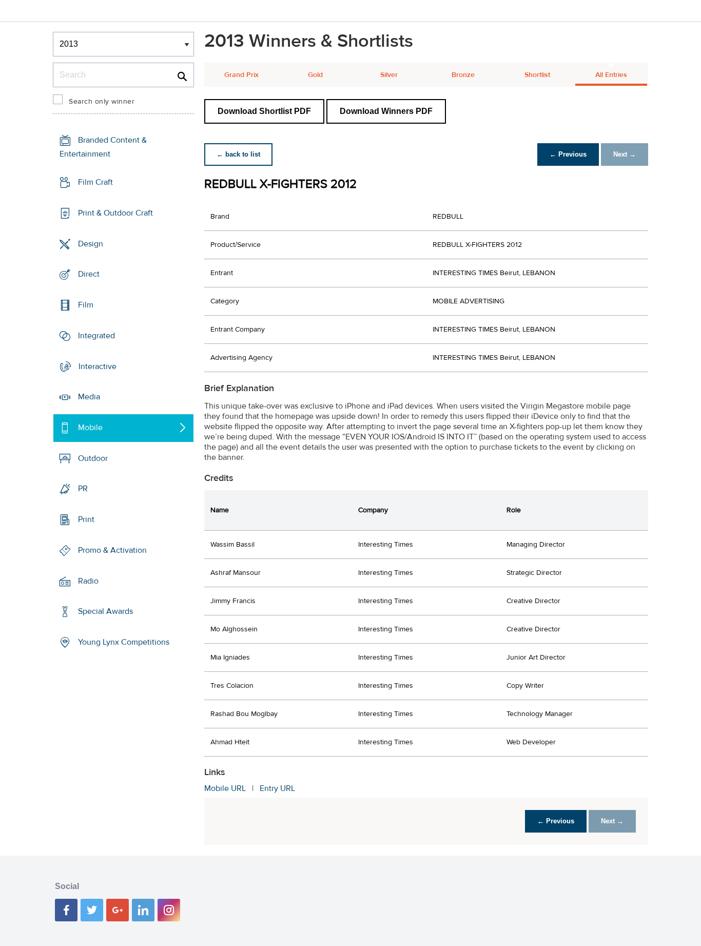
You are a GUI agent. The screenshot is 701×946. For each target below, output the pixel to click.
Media (89, 397)
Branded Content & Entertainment (103, 147)
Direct (89, 274)
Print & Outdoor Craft (115, 213)
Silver (389, 75)
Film (85, 305)
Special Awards (105, 611)
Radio (88, 581)
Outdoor (93, 458)
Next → (624, 154)
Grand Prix (241, 75)
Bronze (463, 75)
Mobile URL (225, 788)
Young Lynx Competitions (123, 642)
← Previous (568, 154)
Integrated (96, 336)
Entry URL (277, 788)
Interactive (97, 366)
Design (90, 243)
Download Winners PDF (386, 111)
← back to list (238, 154)
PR (83, 489)
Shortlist (537, 75)
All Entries (611, 75)
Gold (315, 75)
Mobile (90, 427)
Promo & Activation (112, 550)
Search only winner (101, 101)
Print (86, 519)
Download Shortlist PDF (264, 111)
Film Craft (95, 182)
